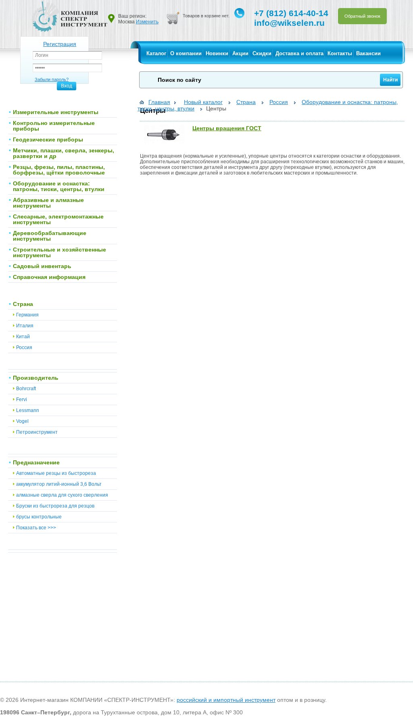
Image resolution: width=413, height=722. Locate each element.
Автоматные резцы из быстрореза (56, 473)
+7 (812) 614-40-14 (291, 13)
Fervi (21, 399)
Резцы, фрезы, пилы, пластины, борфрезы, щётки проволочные (59, 169)
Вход (66, 86)
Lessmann (27, 410)
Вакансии (368, 53)
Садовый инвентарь (42, 266)
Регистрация (59, 44)
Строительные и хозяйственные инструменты (59, 252)
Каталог (156, 53)
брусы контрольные (39, 517)
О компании (186, 53)
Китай (23, 336)
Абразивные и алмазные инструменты (48, 202)
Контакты (339, 53)
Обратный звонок (362, 16)
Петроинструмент (37, 432)
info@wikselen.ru (289, 22)
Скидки (261, 53)
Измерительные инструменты (55, 112)
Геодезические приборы (48, 139)
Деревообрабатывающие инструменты (49, 235)
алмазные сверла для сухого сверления (62, 495)
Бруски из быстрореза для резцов (55, 506)
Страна (23, 304)
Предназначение (36, 462)
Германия (27, 315)
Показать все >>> (36, 528)
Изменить (147, 22)
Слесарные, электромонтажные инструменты (58, 219)
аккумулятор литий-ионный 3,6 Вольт (59, 484)
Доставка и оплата (299, 53)
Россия (24, 347)
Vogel (22, 421)
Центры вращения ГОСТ (226, 128)
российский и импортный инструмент (226, 700)
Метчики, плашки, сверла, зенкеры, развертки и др (63, 153)
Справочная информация (49, 277)
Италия (24, 326)
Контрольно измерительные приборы (54, 125)
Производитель (35, 378)
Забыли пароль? (52, 79)
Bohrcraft (26, 388)
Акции (240, 53)
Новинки (217, 53)
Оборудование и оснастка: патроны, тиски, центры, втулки (58, 186)
